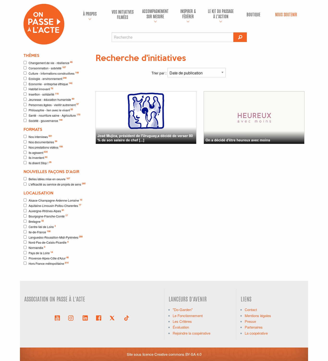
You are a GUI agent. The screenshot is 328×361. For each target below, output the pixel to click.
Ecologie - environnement (48, 78)
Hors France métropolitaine (48, 263)
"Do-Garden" (183, 309)
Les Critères (182, 321)
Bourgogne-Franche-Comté (48, 216)
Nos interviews (40, 136)
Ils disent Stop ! (40, 162)
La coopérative (256, 333)
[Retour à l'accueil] (44, 23)
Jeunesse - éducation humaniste (51, 99)
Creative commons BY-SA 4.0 (177, 354)
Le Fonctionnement (188, 315)
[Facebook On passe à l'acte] (98, 317)
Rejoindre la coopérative (191, 333)
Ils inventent (38, 157)
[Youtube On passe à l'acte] (57, 317)
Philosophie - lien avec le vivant (51, 110)
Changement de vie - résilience (51, 62)
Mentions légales (258, 315)
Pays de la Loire (41, 252)
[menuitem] (89, 14)
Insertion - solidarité (44, 94)
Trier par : (159, 73)
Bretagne (36, 221)
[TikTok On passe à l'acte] (126, 317)
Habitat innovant (41, 89)
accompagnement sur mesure (155, 13)
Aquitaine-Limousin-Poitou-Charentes (55, 205)
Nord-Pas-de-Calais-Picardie (48, 242)
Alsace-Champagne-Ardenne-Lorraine (55, 200)
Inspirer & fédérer (188, 13)
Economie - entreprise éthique (50, 83)
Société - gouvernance (45, 120)
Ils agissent (38, 152)
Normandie (37, 247)
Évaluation (181, 327)
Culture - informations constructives (54, 73)
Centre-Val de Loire (42, 226)
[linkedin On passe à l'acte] (85, 317)
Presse (250, 321)
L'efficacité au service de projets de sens (57, 184)
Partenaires (254, 327)
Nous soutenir (286, 14)
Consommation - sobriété (47, 68)
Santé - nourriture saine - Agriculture (54, 115)
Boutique (253, 14)
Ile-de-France (39, 231)
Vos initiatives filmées (123, 14)
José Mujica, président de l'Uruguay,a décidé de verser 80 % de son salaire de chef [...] (145, 137)
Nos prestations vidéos (46, 147)
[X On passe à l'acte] (113, 317)
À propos (90, 13)
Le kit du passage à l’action (221, 13)
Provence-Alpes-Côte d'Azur (49, 258)
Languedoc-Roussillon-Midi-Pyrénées (56, 237)
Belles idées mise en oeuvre (49, 179)
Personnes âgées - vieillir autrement (54, 104)
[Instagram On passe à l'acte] (72, 317)
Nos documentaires (43, 141)
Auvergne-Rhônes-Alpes (46, 210)
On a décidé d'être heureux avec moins (238, 140)
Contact (251, 309)
